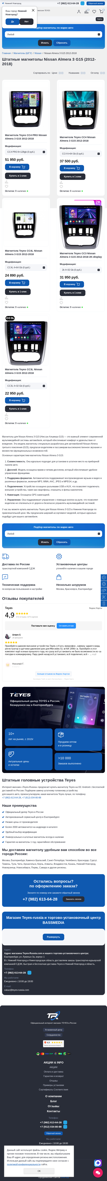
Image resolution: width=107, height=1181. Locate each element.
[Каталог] (103, 577)
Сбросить (61, 43)
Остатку (95, 73)
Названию (74, 73)
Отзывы (53, 1081)
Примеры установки (53, 1085)
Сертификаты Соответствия (53, 1089)
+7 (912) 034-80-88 (68, 7)
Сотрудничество (53, 1035)
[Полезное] (103, 584)
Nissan (38, 53)
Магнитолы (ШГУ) (23, 53)
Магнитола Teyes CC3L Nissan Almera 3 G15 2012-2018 (23, 371)
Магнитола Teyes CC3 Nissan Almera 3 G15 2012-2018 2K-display (81, 255)
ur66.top (65, 1177)
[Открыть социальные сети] (98, 1173)
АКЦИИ (53, 1067)
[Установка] (103, 597)
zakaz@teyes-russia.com (16, 990)
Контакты (53, 1111)
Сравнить (6, 181)
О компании (53, 1096)
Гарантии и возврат (53, 1076)
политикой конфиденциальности (24, 1164)
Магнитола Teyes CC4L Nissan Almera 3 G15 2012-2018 (23, 252)
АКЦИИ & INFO (54, 1062)
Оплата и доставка (53, 1072)
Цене (54, 73)
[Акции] (103, 590)
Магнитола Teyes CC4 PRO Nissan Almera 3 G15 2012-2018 (26, 137)
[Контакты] (103, 603)
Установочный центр (53, 1030)
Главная (6, 53)
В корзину (14, 167)
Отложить (6, 186)
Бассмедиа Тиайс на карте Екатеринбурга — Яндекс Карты (53, 679)
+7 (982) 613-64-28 (68, 3)
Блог (53, 1101)
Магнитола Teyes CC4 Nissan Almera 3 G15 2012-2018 (77, 139)
